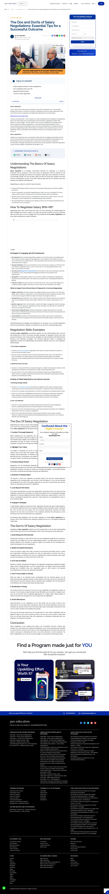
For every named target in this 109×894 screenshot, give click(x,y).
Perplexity (28, 155)
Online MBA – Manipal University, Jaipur (50, 774)
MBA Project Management (47, 865)
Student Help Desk (45, 845)
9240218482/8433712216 (39, 725)
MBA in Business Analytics (46, 867)
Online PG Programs (15, 794)
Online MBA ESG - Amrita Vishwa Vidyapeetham (52, 740)
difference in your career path (19, 116)
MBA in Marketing (44, 860)
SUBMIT (82, 42)
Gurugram (12, 867)
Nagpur (11, 874)
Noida (11, 869)
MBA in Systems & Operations (47, 864)
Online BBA (43, 798)
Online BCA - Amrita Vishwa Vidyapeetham (21, 736)
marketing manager (24, 387)
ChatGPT (18, 155)
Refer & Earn (43, 847)
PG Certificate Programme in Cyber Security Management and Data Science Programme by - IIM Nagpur (84, 828)
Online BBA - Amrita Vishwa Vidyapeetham (21, 735)
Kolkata (12, 878)
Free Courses (74, 862)
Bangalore (12, 865)
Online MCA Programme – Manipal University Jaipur (53, 775)
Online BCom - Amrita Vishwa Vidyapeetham (21, 738)
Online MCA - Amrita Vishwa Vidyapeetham (51, 738)
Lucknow (12, 881)
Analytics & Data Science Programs (19, 801)
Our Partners (43, 841)
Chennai (12, 862)
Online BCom (43, 799)
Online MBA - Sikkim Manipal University (50, 777)
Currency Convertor (15, 850)
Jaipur (11, 876)
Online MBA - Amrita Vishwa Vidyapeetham (51, 736)
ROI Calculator (13, 843)
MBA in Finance (44, 858)
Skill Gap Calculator (15, 845)
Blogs (70, 3)
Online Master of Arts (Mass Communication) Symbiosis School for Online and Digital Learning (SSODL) (52, 763)
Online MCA (43, 794)
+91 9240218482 (70, 713)
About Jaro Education (76, 841)
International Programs (16, 799)
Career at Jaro (44, 843)
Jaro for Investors (85, 3)
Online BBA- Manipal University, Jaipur (19, 740)
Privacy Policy (74, 848)
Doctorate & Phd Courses (16, 791)
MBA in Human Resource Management (50, 862)
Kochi (11, 883)
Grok (48, 155)
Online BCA (43, 796)
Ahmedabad (13, 872)
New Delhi (12, 871)
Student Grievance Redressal (78, 847)
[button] (94, 3)
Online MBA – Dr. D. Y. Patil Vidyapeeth (50, 779)
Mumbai (12, 858)
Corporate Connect (55, 3)
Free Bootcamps (75, 864)
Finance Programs (14, 798)
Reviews (73, 860)
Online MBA (43, 791)
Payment (73, 843)
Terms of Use (74, 850)
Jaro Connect (74, 865)
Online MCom (43, 792)
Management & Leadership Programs (19, 803)
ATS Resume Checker (15, 841)
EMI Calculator (13, 847)
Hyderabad (12, 864)
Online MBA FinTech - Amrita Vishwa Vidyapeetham (53, 742)
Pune (11, 860)
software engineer (23, 350)
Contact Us (65, 3)
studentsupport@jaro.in (88, 713)
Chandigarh (13, 880)
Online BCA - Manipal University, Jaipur (20, 742)
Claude (39, 155)
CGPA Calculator (14, 848)
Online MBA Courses (15, 792)
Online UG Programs (15, 796)
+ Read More (37, 98)
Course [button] (21, 3)
